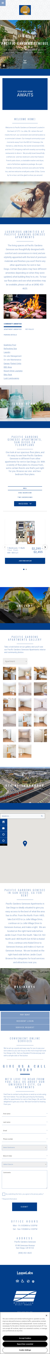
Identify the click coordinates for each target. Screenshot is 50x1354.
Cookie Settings (25, 1350)
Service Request (25, 1027)
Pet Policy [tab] (29, 329)
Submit (24, 1207)
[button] (3, 3)
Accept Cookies (25, 1338)
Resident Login (25, 1021)
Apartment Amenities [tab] (12, 329)
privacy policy (38, 1194)
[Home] (25, 10)
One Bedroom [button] (25, 493)
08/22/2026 (23, 504)
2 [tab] (26, 569)
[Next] (45, 547)
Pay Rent (25, 1015)
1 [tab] (23, 569)
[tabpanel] (25, 544)
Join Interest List (25, 561)
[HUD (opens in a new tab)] (18, 1281)
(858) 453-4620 (25, 1253)
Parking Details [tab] (10, 335)
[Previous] (5, 547)
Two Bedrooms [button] (25, 497)
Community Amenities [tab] (13, 324)
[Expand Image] (9, 673)
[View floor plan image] (25, 532)
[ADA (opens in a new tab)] (23, 1281)
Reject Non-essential (25, 1344)
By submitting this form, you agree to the (20, 1194)
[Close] (46, 1315)
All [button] (25, 488)
